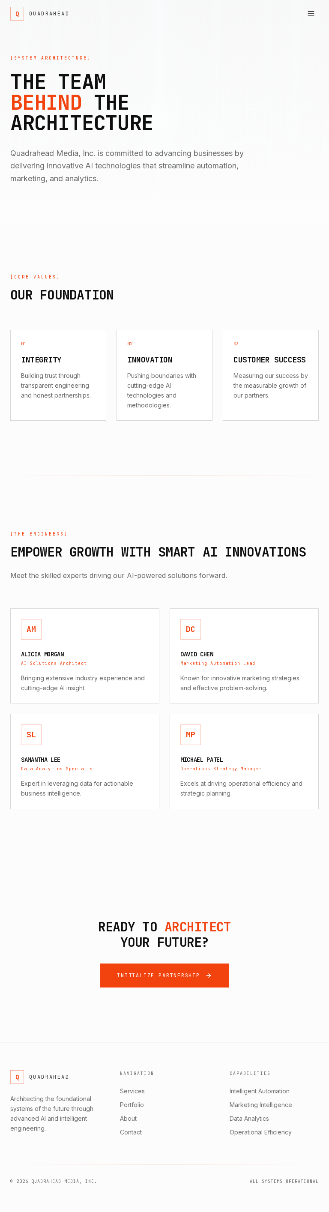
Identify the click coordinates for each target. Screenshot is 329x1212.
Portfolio (132, 1104)
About (128, 1118)
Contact (131, 1132)
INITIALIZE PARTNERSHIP (158, 975)
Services (132, 1091)
